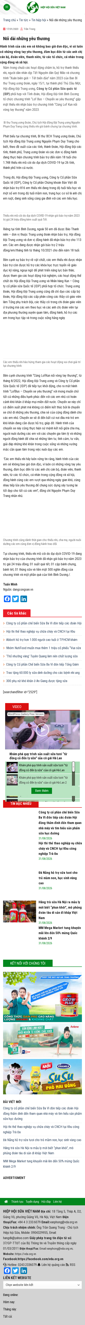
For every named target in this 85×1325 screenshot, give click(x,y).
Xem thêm (41, 791)
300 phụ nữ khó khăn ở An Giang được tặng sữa (36, 681)
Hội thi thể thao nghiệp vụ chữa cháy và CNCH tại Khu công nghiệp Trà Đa (41, 1129)
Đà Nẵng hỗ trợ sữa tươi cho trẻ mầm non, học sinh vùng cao (42, 1140)
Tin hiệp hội (38, 20)
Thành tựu (17, 1201)
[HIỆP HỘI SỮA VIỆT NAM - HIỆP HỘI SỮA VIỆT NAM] (46, 7)
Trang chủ (9, 20)
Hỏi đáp (46, 1201)
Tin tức (23, 20)
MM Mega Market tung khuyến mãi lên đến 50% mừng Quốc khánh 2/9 (41, 1163)
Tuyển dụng (32, 1201)
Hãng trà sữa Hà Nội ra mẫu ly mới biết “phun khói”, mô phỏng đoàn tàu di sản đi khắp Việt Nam (38, 1150)
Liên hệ (57, 1201)
